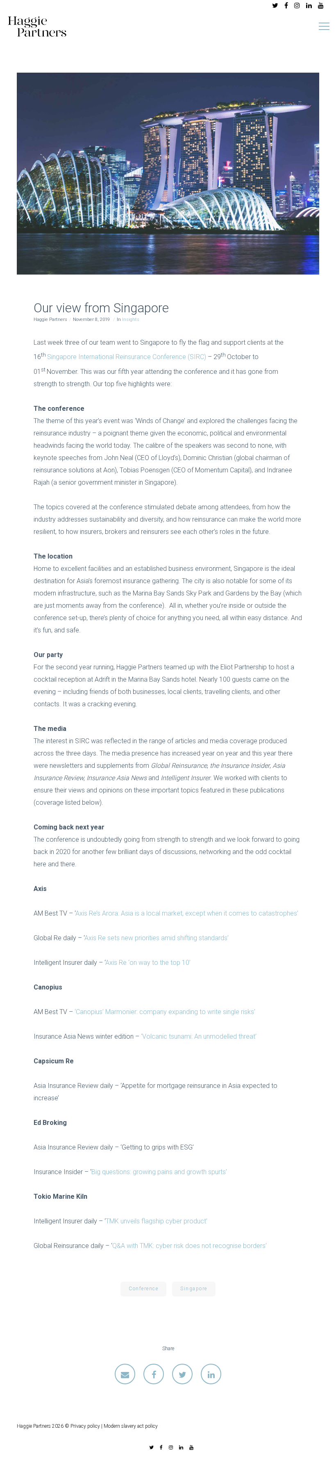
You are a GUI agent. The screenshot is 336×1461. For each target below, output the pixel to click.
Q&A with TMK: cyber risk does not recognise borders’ (189, 1246)
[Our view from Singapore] (125, 1374)
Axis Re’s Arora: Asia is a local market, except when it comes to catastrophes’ (186, 913)
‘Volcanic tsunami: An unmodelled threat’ (199, 1036)
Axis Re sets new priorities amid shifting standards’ (156, 938)
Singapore (193, 1289)
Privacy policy (85, 1426)
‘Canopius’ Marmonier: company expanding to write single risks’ (165, 1012)
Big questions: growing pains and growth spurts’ (159, 1172)
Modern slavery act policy (131, 1426)
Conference (143, 1289)
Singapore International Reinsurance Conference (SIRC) (126, 357)
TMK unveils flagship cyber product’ (156, 1221)
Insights (130, 319)
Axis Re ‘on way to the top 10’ (148, 962)
